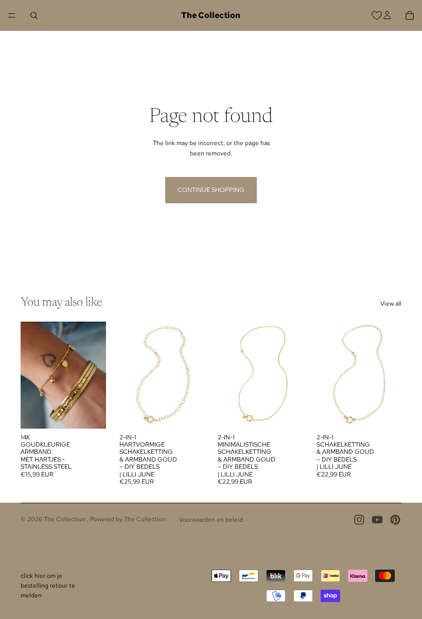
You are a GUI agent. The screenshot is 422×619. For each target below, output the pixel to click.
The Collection (65, 519)
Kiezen (98, 412)
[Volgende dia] (94, 375)
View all (390, 303)
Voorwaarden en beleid (211, 520)
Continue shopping (211, 190)
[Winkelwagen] (409, 15)
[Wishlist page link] (377, 15)
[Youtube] (377, 520)
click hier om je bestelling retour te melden (48, 585)
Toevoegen (197, 412)
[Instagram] (359, 520)
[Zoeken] (34, 15)
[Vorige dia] (32, 375)
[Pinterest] (395, 520)
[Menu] (12, 15)
